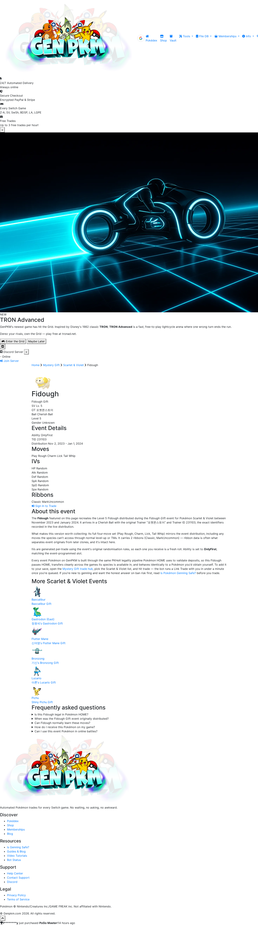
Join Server (11, 361)
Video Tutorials (17, 855)
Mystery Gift (51, 365)
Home (35, 365)
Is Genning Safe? (18, 847)
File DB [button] (203, 36)
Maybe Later (36, 341)
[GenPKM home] (68, 38)
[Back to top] (2, 918)
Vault (173, 40)
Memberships (16, 829)
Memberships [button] (227, 36)
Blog (10, 833)
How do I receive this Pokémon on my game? (65, 727)
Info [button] (248, 36)
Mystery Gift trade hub (77, 569)
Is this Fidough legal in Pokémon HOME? (61, 714)
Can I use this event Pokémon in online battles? (66, 731)
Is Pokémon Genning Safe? (178, 573)
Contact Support (18, 877)
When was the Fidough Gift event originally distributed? (72, 718)
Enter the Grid (14, 341)
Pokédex (151, 40)
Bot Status (14, 860)
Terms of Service (18, 899)
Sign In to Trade (45, 506)
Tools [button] (186, 36)
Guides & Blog (16, 851)
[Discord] (2, 346)
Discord (12, 882)
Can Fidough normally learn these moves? (62, 723)
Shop (163, 40)
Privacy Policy (16, 895)
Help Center (15, 873)
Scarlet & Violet (73, 365)
